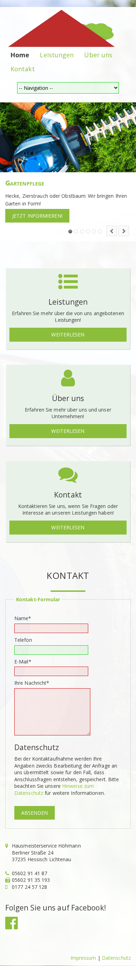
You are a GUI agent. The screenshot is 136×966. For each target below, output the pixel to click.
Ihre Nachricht (32, 683)
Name (25, 618)
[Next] (124, 231)
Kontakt (22, 69)
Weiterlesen (67, 334)
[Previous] (111, 231)
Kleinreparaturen (88, 231)
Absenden (34, 812)
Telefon (23, 640)
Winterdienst (99, 231)
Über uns (98, 55)
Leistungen (57, 55)
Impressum (83, 957)
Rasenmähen (76, 231)
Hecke (70, 231)
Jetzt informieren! (37, 215)
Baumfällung (82, 231)
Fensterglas (94, 231)
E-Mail (25, 661)
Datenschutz (116, 957)
